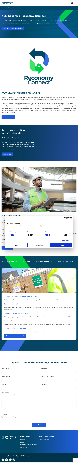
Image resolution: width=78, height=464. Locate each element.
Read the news (8, 117)
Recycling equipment (44, 261)
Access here (7, 154)
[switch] (30, 235)
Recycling (26, 261)
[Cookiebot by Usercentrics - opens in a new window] (65, 218)
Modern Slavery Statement (28, 444)
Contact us (23, 439)
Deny (16, 245)
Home (3, 8)
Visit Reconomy (44, 439)
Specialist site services (66, 261)
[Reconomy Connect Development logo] (7, 3)
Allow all (61, 245)
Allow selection (39, 245)
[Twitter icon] (6, 459)
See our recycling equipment (13, 28)
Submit (39, 425)
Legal (22, 442)
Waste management (9, 261)
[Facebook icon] (3, 459)
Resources (23, 447)
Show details (65, 240)
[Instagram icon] (13, 459)
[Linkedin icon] (10, 459)
